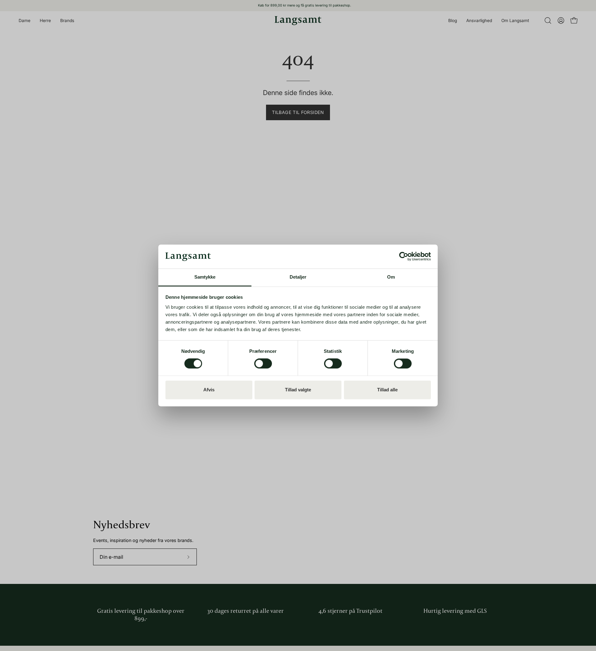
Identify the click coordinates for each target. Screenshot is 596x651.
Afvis (208, 389)
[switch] (263, 364)
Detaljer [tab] (298, 277)
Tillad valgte (298, 389)
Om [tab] (391, 277)
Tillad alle (387, 389)
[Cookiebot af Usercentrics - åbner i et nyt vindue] (404, 256)
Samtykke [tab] (205, 277)
